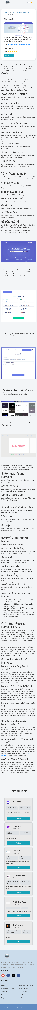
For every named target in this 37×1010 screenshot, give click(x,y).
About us (4, 992)
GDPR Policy (22, 992)
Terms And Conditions (25, 985)
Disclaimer (21, 998)
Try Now (8, 55)
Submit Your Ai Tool (7, 989)
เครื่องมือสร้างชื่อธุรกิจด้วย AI (23, 45)
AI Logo (10, 45)
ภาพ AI (14, 12)
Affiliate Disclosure (24, 995)
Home (7, 12)
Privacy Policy (23, 989)
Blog (2, 998)
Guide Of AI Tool (29, 1007)
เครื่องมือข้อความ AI (23, 12)
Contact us (5, 995)
